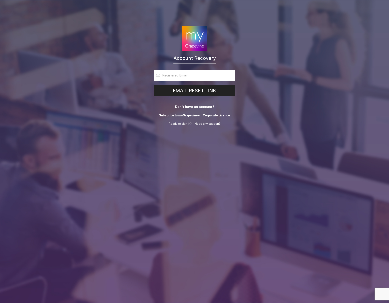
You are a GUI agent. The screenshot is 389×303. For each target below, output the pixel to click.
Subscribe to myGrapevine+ (179, 115)
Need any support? (207, 123)
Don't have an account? (194, 107)
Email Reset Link (194, 90)
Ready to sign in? (180, 123)
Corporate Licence (216, 115)
